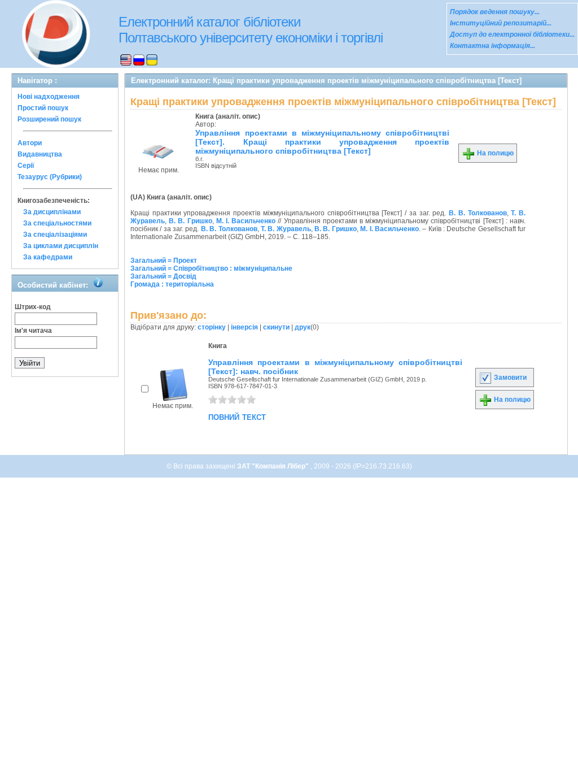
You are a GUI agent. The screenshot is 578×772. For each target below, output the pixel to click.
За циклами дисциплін (60, 246)
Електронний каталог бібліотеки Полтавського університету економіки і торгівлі (251, 29)
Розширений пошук (49, 119)
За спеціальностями (57, 223)
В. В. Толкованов (477, 213)
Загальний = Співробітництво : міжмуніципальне (211, 268)
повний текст (237, 416)
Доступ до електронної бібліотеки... (512, 34)
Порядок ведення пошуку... (495, 12)
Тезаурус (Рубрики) (49, 177)
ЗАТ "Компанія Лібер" (273, 466)
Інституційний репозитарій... (500, 23)
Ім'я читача (33, 331)
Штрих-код (33, 307)
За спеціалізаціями (55, 234)
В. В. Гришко (190, 221)
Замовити (509, 377)
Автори (29, 143)
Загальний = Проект (163, 260)
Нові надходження (48, 97)
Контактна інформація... (492, 46)
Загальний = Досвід (163, 276)
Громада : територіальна (172, 284)
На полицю (494, 153)
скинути (276, 327)
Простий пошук (42, 108)
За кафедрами (47, 257)
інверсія (244, 327)
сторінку (212, 327)
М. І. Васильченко (245, 221)
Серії (25, 166)
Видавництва (39, 154)
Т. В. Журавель (286, 229)
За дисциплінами (52, 212)
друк (302, 327)
